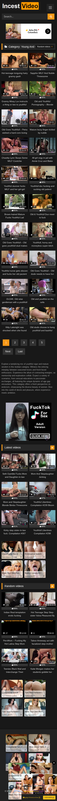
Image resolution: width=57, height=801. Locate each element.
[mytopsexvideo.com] (23, 6)
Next (7, 351)
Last (20, 351)
